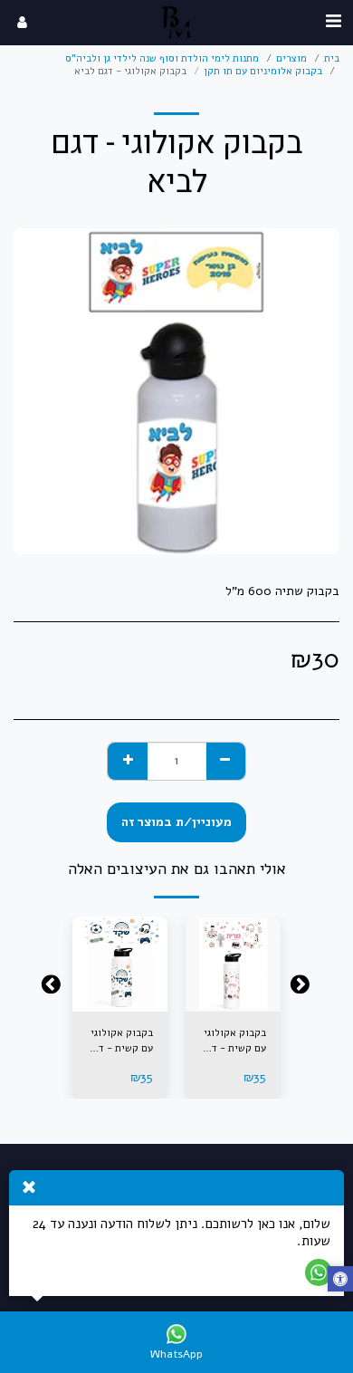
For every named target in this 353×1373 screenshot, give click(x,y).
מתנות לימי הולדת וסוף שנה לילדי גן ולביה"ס (162, 58)
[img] (233, 964)
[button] (333, 21)
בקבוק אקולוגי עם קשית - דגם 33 (234, 1041)
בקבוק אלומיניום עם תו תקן (263, 71)
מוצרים (291, 58)
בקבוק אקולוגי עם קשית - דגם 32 (121, 1041)
